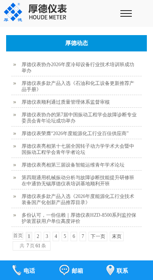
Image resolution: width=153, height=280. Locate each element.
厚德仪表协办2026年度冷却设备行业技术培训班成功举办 (78, 67)
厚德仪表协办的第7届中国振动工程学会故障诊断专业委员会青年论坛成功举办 (79, 118)
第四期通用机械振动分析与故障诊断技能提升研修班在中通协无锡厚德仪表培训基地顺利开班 (78, 181)
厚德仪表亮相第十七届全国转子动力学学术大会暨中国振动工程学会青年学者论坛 (78, 149)
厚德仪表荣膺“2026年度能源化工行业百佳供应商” (75, 133)
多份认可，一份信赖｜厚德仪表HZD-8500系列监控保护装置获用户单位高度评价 (79, 218)
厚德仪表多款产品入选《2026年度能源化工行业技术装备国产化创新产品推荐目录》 (78, 199)
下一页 (98, 236)
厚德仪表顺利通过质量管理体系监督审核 (66, 102)
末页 (117, 236)
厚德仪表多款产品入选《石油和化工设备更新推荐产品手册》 (78, 86)
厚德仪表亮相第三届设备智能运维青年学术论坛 (73, 165)
